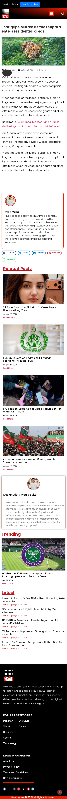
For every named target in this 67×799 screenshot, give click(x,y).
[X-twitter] (9, 789)
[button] (51, 13)
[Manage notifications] (59, 792)
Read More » (9, 317)
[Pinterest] (28, 789)
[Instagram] (14, 789)
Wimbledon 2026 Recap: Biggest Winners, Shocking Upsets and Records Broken (27, 575)
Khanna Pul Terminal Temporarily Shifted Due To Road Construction (32, 644)
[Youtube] (18, 789)
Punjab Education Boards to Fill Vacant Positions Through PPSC (28, 359)
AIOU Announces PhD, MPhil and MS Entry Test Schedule (30, 611)
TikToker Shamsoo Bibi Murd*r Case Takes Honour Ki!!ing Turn (29, 309)
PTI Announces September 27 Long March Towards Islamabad (29, 461)
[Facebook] (4, 789)
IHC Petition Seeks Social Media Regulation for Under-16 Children (32, 410)
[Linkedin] (32, 789)
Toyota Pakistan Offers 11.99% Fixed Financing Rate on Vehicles (33, 600)
